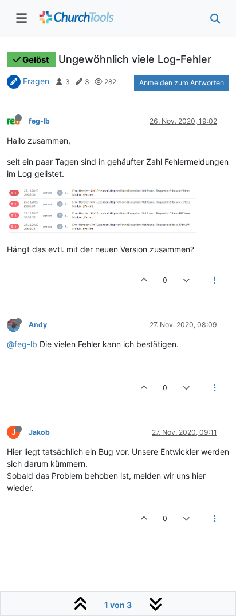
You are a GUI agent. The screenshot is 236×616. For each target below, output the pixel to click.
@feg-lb (22, 344)
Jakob (39, 432)
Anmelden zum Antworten (181, 82)
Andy (38, 324)
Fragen (36, 81)
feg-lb (39, 121)
